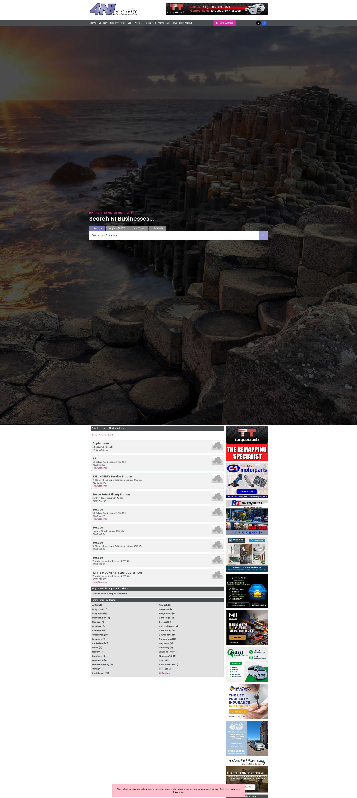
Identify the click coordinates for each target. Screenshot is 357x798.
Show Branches (99, 467)
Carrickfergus (166, 626)
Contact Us (163, 22)
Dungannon (165, 639)
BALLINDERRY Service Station (112, 476)
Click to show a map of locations (109, 593)
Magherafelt (166, 656)
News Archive (185, 22)
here (227, 789)
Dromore (97, 639)
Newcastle (98, 660)
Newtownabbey (100, 664)
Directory (103, 22)
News (174, 22)
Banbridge (164, 617)
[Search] (263, 235)
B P (94, 458)
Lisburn (96, 651)
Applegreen (100, 443)
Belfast (163, 622)
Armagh (163, 605)
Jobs (130, 22)
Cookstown (165, 630)
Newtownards (166, 664)
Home (93, 22)
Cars (123, 22)
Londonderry (166, 651)
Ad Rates (139, 22)
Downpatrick (166, 634)
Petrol (110, 435)
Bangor (96, 622)
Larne (95, 647)
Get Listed (151, 22)
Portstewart (98, 673)
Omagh (96, 668)
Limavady (164, 647)
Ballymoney (165, 613)
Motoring (102, 435)
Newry (162, 660)
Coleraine (97, 630)
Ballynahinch (99, 617)
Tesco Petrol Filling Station (111, 494)
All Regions (164, 673)
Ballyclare (164, 609)
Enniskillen (98, 643)
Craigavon (98, 634)
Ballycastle (98, 609)
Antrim (96, 605)
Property (114, 22)
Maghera (97, 656)
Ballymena (98, 613)
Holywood (164, 643)
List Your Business (224, 22)
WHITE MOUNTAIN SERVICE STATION (117, 573)
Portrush (163, 668)
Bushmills (97, 626)
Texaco (97, 509)
